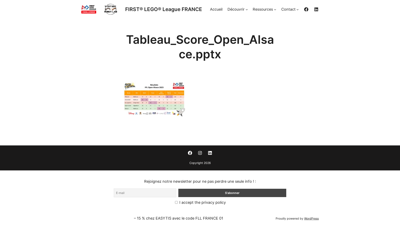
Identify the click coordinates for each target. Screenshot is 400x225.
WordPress (311, 218)
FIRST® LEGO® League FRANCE (163, 9)
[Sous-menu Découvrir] (247, 9)
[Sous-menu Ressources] (275, 9)
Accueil (216, 9)
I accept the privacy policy (202, 202)
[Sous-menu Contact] (297, 9)
